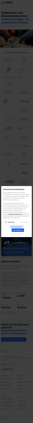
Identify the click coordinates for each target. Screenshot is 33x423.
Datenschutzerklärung (15, 214)
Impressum (20, 234)
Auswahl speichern (16, 227)
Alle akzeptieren (18, 230)
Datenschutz (13, 234)
